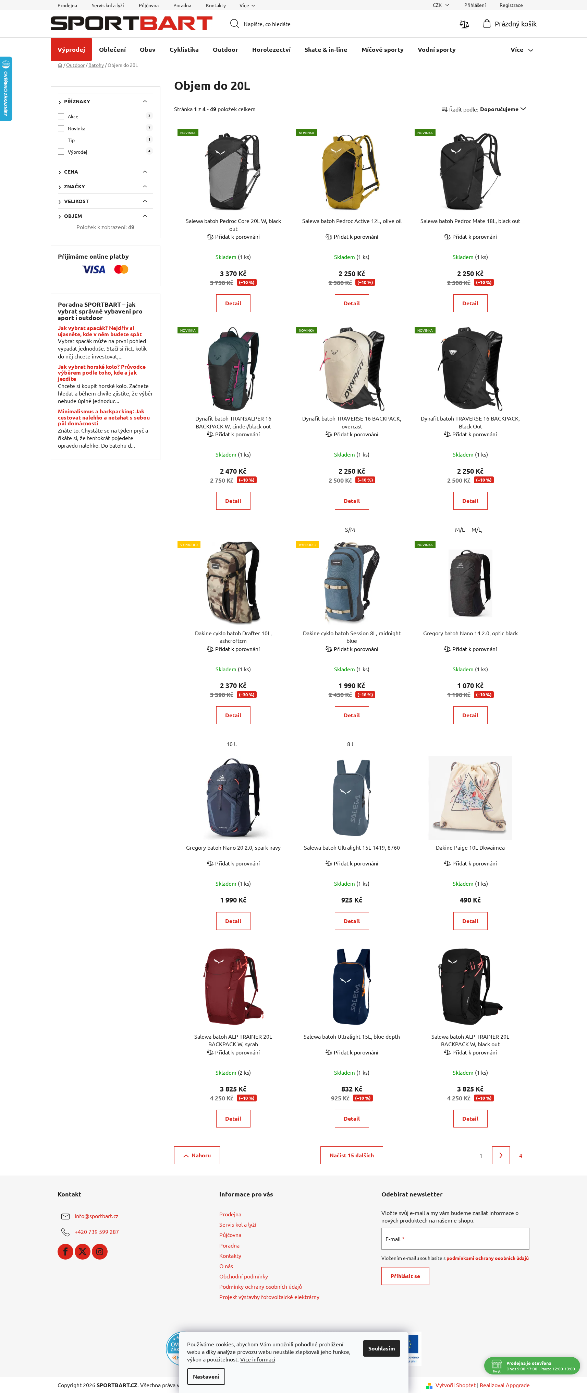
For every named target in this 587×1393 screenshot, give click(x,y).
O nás (226, 1265)
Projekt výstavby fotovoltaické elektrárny (269, 1296)
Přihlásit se (405, 1275)
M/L (460, 529)
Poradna (182, 5)
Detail (233, 303)
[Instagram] (100, 1252)
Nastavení (206, 1376)
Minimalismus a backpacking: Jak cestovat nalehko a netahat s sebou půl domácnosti (104, 417)
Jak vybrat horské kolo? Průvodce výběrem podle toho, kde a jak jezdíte (102, 373)
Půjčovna (149, 5)
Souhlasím (381, 1348)
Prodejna (67, 5)
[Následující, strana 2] (501, 1155)
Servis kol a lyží (108, 5)
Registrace (511, 5)
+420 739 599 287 (97, 1231)
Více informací (257, 1359)
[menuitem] (71, 49)
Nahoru (201, 1155)
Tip (109, 140)
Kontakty (216, 5)
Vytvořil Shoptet (456, 1384)
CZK (438, 5)
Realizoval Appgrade (505, 1384)
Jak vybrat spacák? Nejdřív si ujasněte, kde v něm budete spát (100, 331)
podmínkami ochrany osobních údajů (488, 1258)
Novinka (109, 128)
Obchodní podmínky (243, 1276)
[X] (82, 1252)
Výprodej (109, 151)
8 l (350, 743)
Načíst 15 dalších (352, 1155)
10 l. (232, 743)
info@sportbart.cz (97, 1215)
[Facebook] (65, 1252)
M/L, (477, 529)
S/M (350, 529)
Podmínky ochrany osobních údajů (260, 1286)
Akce (109, 116)
